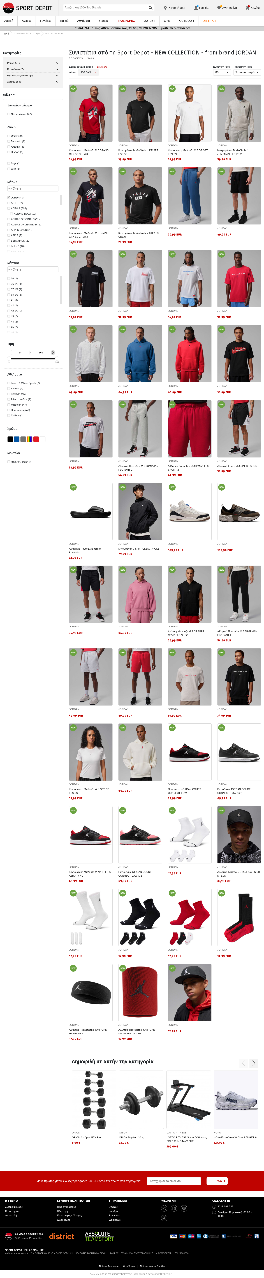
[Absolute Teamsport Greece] (99, 1236)
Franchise (114, 1215)
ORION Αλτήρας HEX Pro (86, 1137)
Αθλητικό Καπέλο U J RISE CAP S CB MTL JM (238, 873)
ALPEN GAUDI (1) (21, 229)
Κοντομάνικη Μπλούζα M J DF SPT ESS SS (138, 152)
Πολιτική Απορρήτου (109, 1266)
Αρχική (8, 20)
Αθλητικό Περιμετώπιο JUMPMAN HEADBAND (88, 1031)
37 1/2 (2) (16, 289)
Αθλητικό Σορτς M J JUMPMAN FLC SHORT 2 (188, 468)
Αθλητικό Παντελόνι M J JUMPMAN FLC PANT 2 (138, 468)
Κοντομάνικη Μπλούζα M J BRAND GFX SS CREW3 (88, 152)
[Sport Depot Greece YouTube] (183, 1208)
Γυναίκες (45, 20)
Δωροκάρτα (63, 1219)
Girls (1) (15, 168)
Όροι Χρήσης (129, 1266)
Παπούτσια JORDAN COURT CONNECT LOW (184, 791)
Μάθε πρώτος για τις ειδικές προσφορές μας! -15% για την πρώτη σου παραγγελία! (88, 1181)
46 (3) (14, 332)
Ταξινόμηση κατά (242, 66)
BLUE (17, 439)
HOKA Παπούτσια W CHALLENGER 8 (235, 1137)
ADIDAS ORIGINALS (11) (25, 219)
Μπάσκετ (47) (19, 404)
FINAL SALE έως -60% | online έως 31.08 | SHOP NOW (116, 28)
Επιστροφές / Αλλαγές (69, 1215)
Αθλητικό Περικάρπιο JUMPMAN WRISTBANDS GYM (136, 1031)
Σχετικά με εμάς (14, 1206)
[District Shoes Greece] (61, 1236)
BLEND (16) (18, 246)
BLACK (10, 439)
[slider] (9, 358)
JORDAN (74, 145)
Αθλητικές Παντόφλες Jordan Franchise (85, 550)
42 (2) (14, 305)
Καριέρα (113, 1211)
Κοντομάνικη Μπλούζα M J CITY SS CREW (138, 235)
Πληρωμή (62, 1211)
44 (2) (14, 321)
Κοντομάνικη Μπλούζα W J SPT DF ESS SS (89, 791)
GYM (167, 20)
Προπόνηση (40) (20, 410)
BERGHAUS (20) (20, 240)
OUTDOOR (186, 20)
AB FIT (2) (17, 203)
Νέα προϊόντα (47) (21, 114)
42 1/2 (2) (16, 310)
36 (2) (14, 278)
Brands (103, 20)
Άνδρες (26, 20)
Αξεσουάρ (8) (14, 81)
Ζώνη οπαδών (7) (21, 399)
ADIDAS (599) (19, 208)
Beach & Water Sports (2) (25, 383)
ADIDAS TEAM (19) (25, 213)
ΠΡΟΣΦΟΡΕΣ (126, 20)
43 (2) (14, 316)
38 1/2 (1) (16, 294)
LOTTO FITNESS (176, 1132)
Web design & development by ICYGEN (153, 1274)
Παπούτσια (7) (15, 69)
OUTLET (149, 20)
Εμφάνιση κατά (221, 66)
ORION (76, 1132)
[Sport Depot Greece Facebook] (174, 1208)
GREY (23, 439)
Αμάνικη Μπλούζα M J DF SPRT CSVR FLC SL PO (186, 633)
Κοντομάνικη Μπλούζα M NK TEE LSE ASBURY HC (90, 873)
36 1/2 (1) (16, 283)
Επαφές (113, 1206)
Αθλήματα (83, 20)
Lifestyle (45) (18, 393)
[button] (243, 1063)
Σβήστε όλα (102, 67)
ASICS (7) (16, 235)
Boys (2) (15, 163)
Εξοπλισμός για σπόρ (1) (21, 75)
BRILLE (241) (18, 251)
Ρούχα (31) (13, 62)
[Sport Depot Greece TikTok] (164, 1218)
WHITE (42, 439)
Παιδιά (64, 20)
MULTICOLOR (30, 439)
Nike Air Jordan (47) (22, 461)
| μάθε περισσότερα (174, 28)
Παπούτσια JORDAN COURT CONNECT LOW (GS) (234, 791)
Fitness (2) (17, 388)
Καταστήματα (12, 1211)
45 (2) (14, 327)
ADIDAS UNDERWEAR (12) (26, 224)
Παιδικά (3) (17, 152)
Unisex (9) (17, 135)
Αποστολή (11, 1215)
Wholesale (115, 1219)
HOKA (217, 1132)
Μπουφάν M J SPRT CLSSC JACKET (139, 548)
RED (36, 439)
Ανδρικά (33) (18, 146)
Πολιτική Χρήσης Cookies (152, 1266)
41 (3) (14, 300)
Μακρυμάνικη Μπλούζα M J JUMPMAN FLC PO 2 (232, 152)
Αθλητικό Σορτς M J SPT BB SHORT (238, 466)
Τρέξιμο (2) (17, 415)
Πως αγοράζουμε (66, 1206)
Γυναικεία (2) (18, 141)
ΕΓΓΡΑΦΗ (217, 1181)
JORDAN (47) (19, 197)
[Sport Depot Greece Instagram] (164, 1208)
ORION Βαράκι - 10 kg (131, 1137)
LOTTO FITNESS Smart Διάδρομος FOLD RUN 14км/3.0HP (186, 1139)
